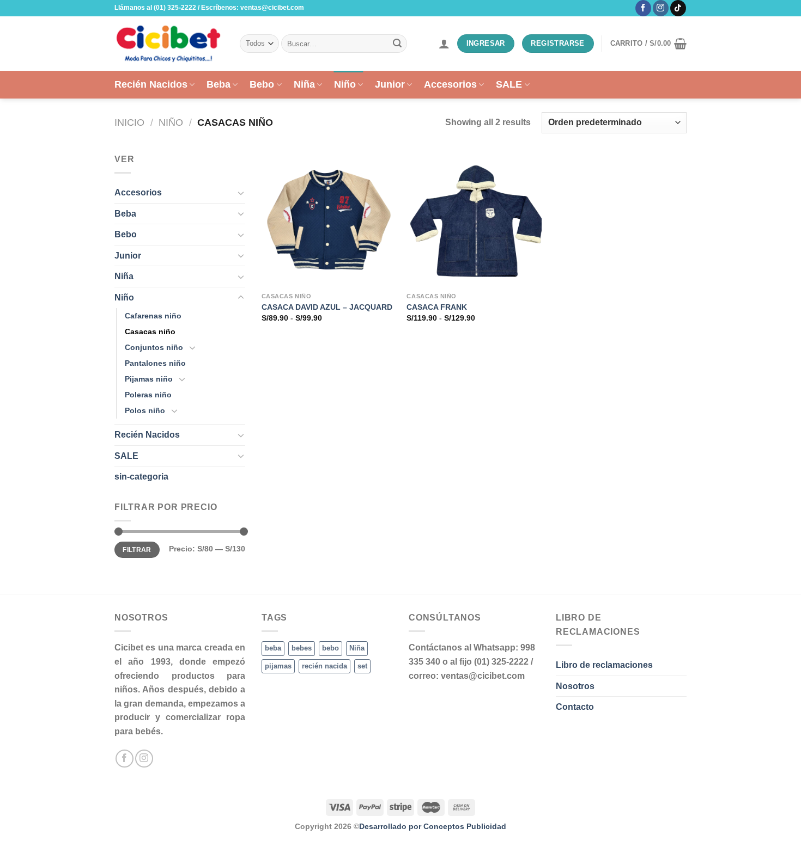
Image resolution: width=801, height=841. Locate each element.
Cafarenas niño (153, 315)
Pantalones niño (155, 363)
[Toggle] (240, 192)
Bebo (262, 84)
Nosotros (575, 686)
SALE (509, 84)
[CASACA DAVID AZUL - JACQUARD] (329, 219)
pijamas (278, 666)
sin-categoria (141, 476)
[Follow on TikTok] (678, 8)
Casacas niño (150, 331)
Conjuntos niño (154, 347)
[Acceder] (444, 44)
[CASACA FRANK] (473, 219)
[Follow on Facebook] (643, 8)
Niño (345, 84)
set (362, 666)
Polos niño (145, 410)
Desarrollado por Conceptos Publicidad (432, 826)
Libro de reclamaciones (604, 665)
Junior (390, 84)
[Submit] (397, 43)
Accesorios (450, 84)
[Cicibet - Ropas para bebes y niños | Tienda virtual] (168, 43)
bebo (330, 648)
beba (273, 648)
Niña (304, 84)
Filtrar (137, 550)
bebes (302, 648)
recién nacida (324, 666)
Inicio (129, 122)
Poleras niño (148, 394)
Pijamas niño (149, 379)
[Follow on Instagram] (661, 8)
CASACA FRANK (436, 307)
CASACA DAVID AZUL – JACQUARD (327, 307)
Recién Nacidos (150, 84)
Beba (218, 84)
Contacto (575, 706)
